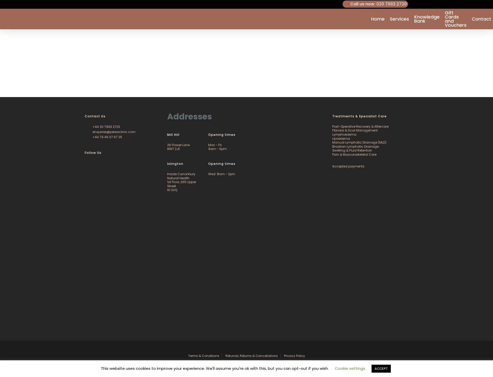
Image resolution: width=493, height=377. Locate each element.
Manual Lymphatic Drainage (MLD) (359, 142)
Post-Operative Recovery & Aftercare (360, 126)
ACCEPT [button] (381, 368)
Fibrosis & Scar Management (355, 130)
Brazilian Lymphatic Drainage (355, 146)
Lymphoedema (344, 134)
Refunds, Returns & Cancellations (251, 356)
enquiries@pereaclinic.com (114, 132)
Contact (481, 19)
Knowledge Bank (427, 19)
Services (399, 19)
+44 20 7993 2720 (106, 127)
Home (378, 19)
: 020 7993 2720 (378, 4)
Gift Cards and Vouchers (456, 19)
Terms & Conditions (203, 356)
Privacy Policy (294, 356)
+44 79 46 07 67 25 (107, 137)
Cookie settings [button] (350, 368)
